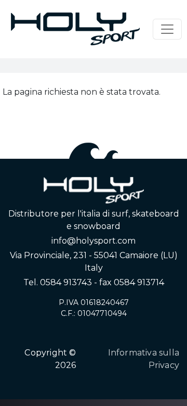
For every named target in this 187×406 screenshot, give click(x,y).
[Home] (75, 29)
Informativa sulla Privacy (143, 359)
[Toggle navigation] (167, 29)
